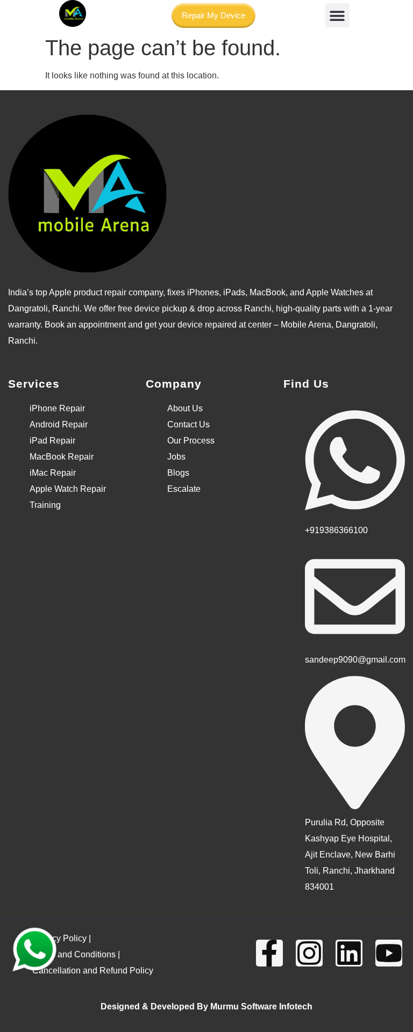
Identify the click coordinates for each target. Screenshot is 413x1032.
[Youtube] (388, 953)
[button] (337, 15)
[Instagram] (309, 953)
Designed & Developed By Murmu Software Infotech (206, 1006)
